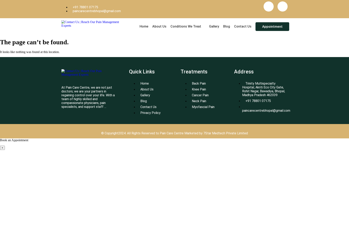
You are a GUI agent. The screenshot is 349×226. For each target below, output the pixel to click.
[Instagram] (283, 6)
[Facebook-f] (269, 6)
